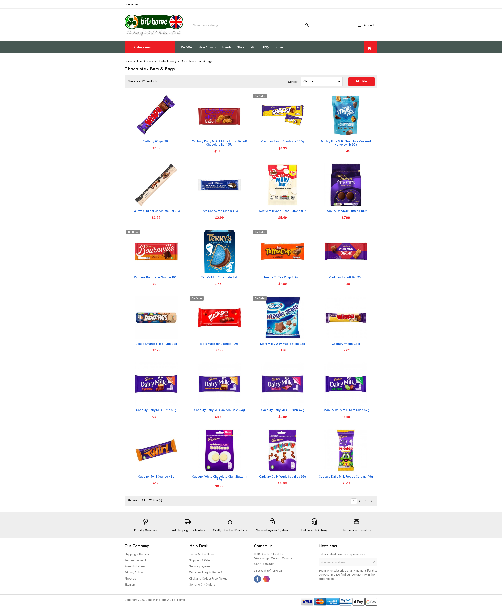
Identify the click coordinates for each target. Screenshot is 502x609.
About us (130, 578)
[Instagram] (266, 579)
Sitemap (130, 584)
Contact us (131, 4)
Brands (226, 47)
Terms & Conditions (201, 554)
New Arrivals (207, 47)
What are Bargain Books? (205, 572)
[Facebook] (257, 579)
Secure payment (135, 560)
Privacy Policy (134, 572)
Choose (322, 81)
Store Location (247, 47)
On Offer (187, 47)
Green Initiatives (135, 566)
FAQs (266, 47)
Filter (361, 81)
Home (280, 47)
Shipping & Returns (137, 554)
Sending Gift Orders (202, 584)
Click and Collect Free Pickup (208, 578)
